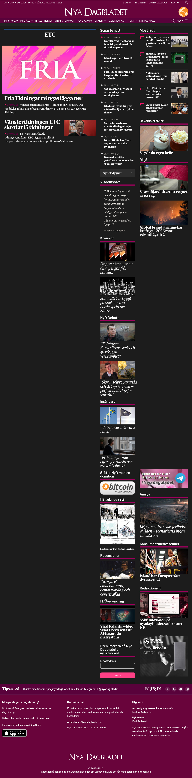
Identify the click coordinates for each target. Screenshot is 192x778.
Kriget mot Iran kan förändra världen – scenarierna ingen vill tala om (163, 531)
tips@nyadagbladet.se (60, 689)
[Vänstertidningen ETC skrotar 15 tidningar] (80, 127)
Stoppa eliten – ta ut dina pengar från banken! (116, 268)
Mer (132, 21)
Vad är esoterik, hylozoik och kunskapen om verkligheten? (118, 92)
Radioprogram (116, 21)
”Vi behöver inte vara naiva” (117, 429)
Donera (127, 2)
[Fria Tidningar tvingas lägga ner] (48, 69)
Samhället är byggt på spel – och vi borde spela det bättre (115, 304)
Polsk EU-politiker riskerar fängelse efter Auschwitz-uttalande (119, 75)
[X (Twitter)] (167, 689)
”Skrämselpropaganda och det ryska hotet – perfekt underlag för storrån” (118, 388)
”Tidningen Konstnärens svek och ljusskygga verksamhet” (117, 350)
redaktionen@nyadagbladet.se (84, 722)
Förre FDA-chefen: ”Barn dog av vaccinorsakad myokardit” (117, 143)
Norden (48, 21)
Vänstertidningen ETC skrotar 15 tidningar (32, 125)
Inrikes (38, 21)
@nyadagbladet (108, 689)
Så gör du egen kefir (156, 153)
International (147, 21)
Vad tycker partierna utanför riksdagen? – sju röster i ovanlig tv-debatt (118, 126)
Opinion (99, 21)
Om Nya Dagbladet (159, 2)
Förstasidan (11, 21)
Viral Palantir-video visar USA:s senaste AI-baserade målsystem (117, 632)
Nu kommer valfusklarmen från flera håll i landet (156, 76)
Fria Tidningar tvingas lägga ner (43, 98)
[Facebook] (174, 689)
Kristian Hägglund (126, 549)
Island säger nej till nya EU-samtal (119, 60)
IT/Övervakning (84, 21)
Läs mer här (42, 718)
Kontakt (176, 2)
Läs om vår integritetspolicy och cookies (129, 771)
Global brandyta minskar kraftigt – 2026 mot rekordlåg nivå (161, 231)
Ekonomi (69, 21)
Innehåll (25, 21)
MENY (180, 21)
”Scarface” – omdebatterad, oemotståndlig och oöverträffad (115, 588)
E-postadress (108, 660)
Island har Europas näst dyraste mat (160, 578)
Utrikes (59, 21)
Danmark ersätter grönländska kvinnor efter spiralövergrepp (119, 160)
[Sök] (173, 21)
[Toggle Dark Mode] (185, 2)
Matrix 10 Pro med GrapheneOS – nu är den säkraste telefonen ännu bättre (157, 60)
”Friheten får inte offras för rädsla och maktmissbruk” (116, 462)
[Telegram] (180, 689)
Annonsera (140, 2)
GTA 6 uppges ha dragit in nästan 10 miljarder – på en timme (119, 109)
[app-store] (14, 733)
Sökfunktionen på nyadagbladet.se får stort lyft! (161, 624)
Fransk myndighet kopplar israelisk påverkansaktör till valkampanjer (119, 44)
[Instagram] (187, 689)
